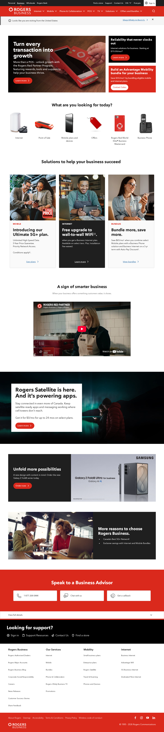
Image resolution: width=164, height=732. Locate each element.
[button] (128, 3)
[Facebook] (135, 718)
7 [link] (123, 239)
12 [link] (124, 77)
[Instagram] (141, 718)
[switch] (138, 3)
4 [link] (138, 249)
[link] (11, 3)
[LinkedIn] (154, 718)
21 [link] (29, 252)
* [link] (129, 538)
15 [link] (122, 50)
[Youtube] (148, 718)
